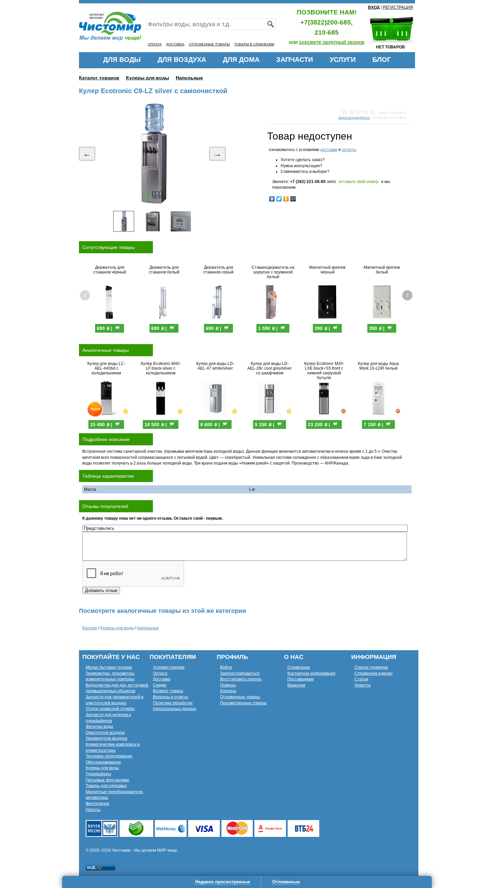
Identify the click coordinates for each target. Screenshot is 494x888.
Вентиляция (97, 803)
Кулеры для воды (147, 77)
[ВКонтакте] (272, 198)
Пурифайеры (98, 774)
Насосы (93, 809)
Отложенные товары (240, 697)
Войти (226, 667)
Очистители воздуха (105, 732)
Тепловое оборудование (109, 756)
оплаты (349, 149)
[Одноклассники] (286, 198)
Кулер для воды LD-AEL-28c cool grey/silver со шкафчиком (269, 368)
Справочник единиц (374, 673)
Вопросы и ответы (170, 697)
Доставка (161, 679)
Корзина (228, 691)
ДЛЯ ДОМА (241, 59)
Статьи (361, 679)
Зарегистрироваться (239, 673)
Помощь (228, 685)
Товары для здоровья (106, 785)
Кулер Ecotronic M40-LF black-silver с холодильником (161, 368)
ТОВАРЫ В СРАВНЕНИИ (254, 44)
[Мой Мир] (293, 198)
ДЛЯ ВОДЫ (122, 59)
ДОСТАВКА (175, 44)
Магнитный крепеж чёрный (327, 269)
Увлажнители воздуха (106, 738)
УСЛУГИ (343, 59)
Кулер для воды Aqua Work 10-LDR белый (378, 366)
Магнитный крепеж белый (382, 269)
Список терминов (371, 667)
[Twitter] (279, 198)
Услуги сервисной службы (110, 708)
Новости (363, 685)
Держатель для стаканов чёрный (109, 269)
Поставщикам (300, 679)
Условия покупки (168, 667)
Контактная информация (311, 673)
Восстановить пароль (240, 679)
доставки (328, 149)
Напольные (189, 77)
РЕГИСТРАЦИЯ (398, 7)
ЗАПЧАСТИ (294, 59)
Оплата (160, 673)
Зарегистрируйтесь (354, 117)
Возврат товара (168, 691)
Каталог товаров (99, 77)
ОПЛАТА (155, 44)
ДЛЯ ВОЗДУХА (182, 59)
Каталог (89, 628)
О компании (298, 667)
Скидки (159, 685)
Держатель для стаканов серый (218, 269)
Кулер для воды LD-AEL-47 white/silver (215, 366)
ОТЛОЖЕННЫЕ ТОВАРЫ (209, 44)
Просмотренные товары (243, 703)
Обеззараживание (103, 762)
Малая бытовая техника (109, 667)
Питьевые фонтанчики (107, 780)
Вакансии (296, 685)
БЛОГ (381, 59)
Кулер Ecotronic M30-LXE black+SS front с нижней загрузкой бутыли (324, 370)
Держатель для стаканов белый (164, 269)
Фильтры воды (99, 726)
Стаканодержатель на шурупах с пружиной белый (273, 272)
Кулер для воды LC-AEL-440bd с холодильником (106, 368)
